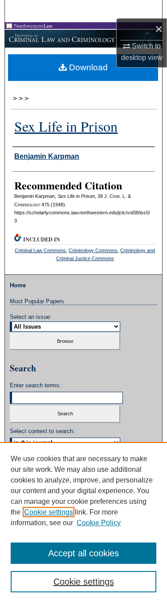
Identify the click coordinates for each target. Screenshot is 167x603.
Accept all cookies (83, 553)
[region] (83, 522)
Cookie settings (48, 512)
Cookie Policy (99, 523)
